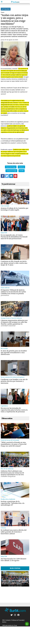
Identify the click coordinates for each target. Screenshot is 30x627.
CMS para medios (7, 625)
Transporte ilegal (11, 170)
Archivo (4, 622)
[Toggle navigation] (1, 2)
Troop (15, 625)
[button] (3, 578)
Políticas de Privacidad (17, 620)
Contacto (8, 620)
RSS (3, 620)
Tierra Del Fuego (11, 167)
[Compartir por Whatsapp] (27, 624)
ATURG (21, 170)
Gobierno (21, 167)
